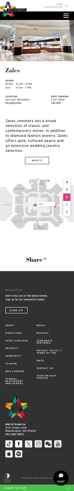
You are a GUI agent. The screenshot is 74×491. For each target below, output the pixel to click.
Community (13, 356)
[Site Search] (66, 6)
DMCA (40, 360)
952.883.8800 (14, 434)
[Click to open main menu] (66, 15)
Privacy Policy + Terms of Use (49, 351)
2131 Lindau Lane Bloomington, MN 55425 (20, 427)
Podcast (43, 333)
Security (12, 348)
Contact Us (45, 368)
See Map (56, 102)
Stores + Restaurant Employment (14, 381)
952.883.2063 (13, 102)
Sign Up (16, 310)
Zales (41, 204)
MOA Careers (14, 371)
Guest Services (16, 341)
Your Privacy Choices (47, 377)
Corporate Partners (45, 342)
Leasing (11, 363)
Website (37, 160)
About (10, 325)
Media (41, 325)
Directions (13, 333)
